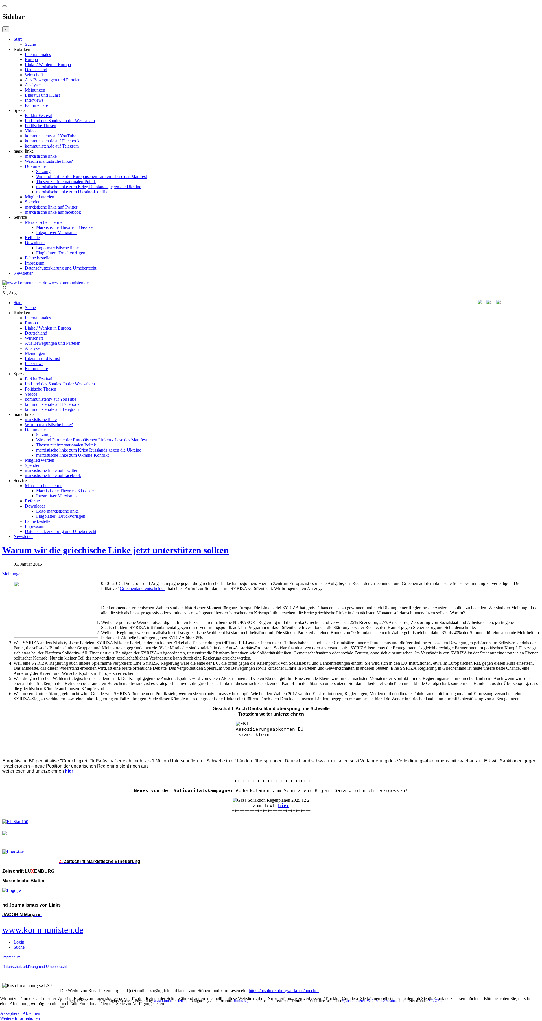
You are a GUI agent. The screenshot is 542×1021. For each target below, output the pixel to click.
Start (18, 39)
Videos (31, 130)
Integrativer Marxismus (56, 232)
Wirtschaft (34, 74)
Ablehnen (31, 1013)
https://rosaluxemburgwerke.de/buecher (284, 990)
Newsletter (23, 273)
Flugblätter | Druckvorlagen (60, 252)
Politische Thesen (40, 125)
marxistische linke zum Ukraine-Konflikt (72, 191)
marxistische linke (41, 156)
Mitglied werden (39, 196)
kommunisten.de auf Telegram (52, 146)
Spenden (32, 202)
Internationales (38, 54)
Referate (32, 237)
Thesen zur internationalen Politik (66, 181)
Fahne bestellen (39, 257)
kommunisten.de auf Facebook (52, 140)
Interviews (34, 100)
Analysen (33, 85)
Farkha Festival (38, 115)
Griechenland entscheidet (142, 588)
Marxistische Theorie (43, 222)
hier (283, 805)
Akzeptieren (11, 1013)
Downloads (35, 242)
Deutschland (36, 69)
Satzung (43, 171)
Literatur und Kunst (42, 95)
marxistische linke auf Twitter (51, 207)
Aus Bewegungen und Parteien (52, 79)
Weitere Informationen (20, 1018)
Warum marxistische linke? (49, 161)
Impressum (34, 263)
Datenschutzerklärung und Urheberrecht (60, 268)
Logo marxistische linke (57, 247)
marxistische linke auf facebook (53, 212)
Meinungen (35, 90)
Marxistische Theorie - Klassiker (65, 227)
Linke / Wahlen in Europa (48, 64)
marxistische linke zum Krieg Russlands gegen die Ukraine (88, 186)
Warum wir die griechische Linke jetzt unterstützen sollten (115, 550)
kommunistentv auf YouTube (50, 135)
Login (19, 942)
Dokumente (35, 166)
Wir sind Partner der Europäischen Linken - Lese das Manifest (91, 176)
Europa (31, 59)
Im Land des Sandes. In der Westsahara (60, 120)
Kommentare (36, 105)
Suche (30, 44)
